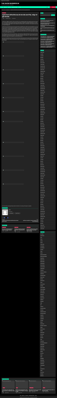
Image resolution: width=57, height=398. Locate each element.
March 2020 (42, 185)
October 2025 (42, 69)
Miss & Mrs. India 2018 (43, 325)
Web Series (42, 375)
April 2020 (42, 183)
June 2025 (42, 76)
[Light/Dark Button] (47, 7)
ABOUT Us (23, 395)
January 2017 (42, 228)
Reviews (42, 351)
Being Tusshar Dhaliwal (44, 256)
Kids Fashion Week (43, 313)
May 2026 (42, 57)
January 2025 (42, 85)
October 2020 (42, 173)
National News (42, 332)
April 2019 (42, 204)
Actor (41, 237)
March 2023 (42, 123)
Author (41, 251)
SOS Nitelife (42, 358)
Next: (30, 220)
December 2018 (43, 211)
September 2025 (43, 71)
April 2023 (42, 121)
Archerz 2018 (42, 244)
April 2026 (42, 59)
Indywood (42, 306)
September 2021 (43, 154)
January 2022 (42, 147)
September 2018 (43, 216)
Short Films (42, 353)
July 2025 (42, 74)
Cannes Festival (43, 266)
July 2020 (42, 178)
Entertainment (42, 280)
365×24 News (42, 235)
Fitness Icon (42, 294)
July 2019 (42, 199)
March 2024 (42, 102)
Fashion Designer (43, 289)
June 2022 (42, 138)
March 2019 (42, 206)
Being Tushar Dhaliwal (43, 254)
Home (20, 395)
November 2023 (43, 109)
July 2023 (42, 116)
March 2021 (42, 164)
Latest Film (42, 315)
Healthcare (42, 299)
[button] (2, 217)
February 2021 (42, 166)
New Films (42, 337)
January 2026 (42, 64)
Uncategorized (42, 368)
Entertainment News (31, 395)
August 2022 (42, 135)
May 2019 (42, 202)
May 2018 (42, 223)
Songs (41, 356)
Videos (41, 370)
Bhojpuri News (4, 227)
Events (41, 282)
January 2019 (42, 209)
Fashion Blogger (43, 287)
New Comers (42, 334)
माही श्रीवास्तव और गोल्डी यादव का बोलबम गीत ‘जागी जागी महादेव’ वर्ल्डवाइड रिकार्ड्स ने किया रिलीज (19, 230)
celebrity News (42, 268)
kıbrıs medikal (42, 43)
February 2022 (42, 145)
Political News (42, 344)
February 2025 (42, 83)
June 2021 (42, 159)
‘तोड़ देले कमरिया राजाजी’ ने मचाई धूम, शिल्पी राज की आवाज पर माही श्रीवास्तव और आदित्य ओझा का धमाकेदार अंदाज (8, 390)
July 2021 (42, 157)
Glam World (42, 296)
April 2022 (42, 142)
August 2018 (42, 218)
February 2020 (42, 187)
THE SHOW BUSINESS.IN (10, 3)
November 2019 (43, 192)
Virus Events (42, 372)
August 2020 (42, 176)
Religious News (43, 349)
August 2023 (42, 114)
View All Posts (18, 213)
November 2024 (43, 88)
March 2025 (42, 81)
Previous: (10, 220)
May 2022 (42, 140)
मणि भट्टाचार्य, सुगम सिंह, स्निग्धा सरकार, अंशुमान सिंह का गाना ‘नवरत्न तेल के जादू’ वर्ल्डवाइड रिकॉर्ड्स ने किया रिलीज (32, 230)
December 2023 (43, 107)
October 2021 (42, 152)
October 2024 (42, 90)
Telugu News (42, 363)
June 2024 (42, 97)
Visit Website (11, 213)
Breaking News (42, 263)
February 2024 (42, 104)
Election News (42, 277)
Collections (42, 270)
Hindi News (42, 301)
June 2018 (42, 221)
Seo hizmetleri (42, 41)
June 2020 (42, 180)
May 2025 (42, 78)
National (42, 330)
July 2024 (42, 95)
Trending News (43, 365)
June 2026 (42, 55)
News (41, 339)
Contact (36, 395)
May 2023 (42, 119)
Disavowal (26, 395)
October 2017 (42, 225)
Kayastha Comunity (43, 311)
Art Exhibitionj (42, 247)
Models (41, 327)
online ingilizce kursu (43, 36)
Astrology (42, 249)
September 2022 (43, 133)
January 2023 (42, 126)
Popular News (42, 346)
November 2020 (43, 171)
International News (43, 308)
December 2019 (43, 190)
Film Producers (43, 292)
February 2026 (42, 62)
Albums (42, 242)
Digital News (42, 273)
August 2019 (42, 197)
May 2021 (42, 161)
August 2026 (42, 52)
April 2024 (42, 100)
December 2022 (43, 128)
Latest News (42, 318)
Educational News (43, 275)
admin (3, 18)
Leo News (42, 320)
